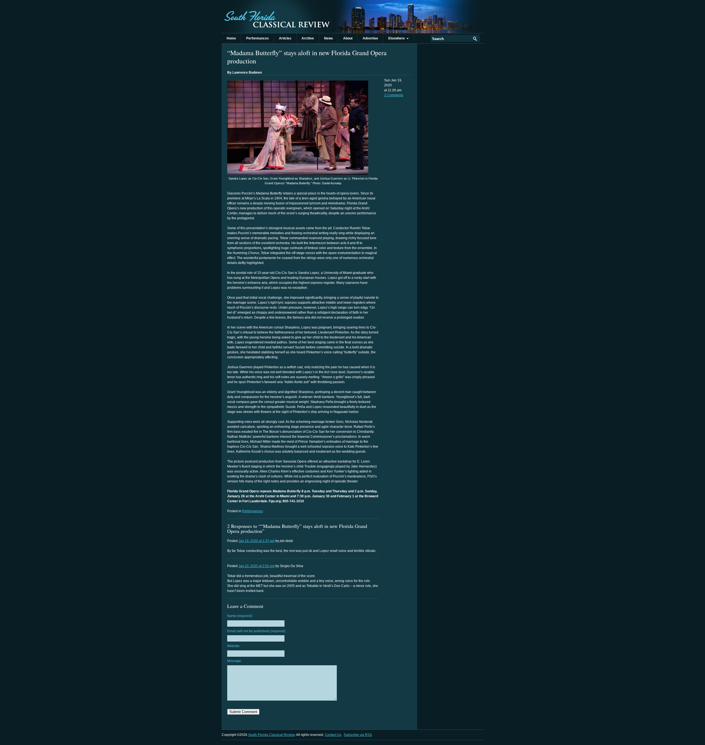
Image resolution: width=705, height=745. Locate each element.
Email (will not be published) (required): (256, 631)
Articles (285, 38)
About (347, 38)
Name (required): (240, 616)
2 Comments (393, 95)
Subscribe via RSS (358, 735)
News (328, 38)
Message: (234, 661)
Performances (257, 38)
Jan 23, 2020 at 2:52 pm (256, 566)
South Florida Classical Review (277, 16)
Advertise (370, 38)
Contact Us (333, 735)
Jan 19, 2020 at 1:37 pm (256, 541)
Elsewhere (397, 38)
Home (231, 38)
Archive (308, 38)
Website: (233, 646)
